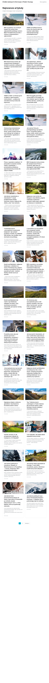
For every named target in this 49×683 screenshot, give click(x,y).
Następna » (27, 523)
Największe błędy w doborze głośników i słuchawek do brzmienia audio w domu (12, 403)
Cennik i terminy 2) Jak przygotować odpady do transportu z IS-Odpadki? (11, 436)
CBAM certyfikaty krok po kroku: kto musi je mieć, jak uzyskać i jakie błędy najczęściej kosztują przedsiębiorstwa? (34, 31)
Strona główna (43, 2)
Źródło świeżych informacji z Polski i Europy (18, 2)
